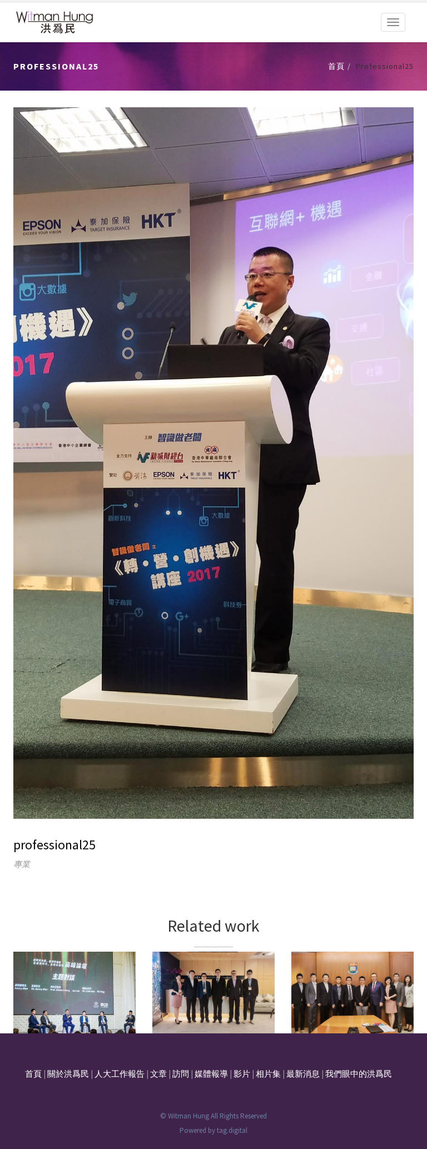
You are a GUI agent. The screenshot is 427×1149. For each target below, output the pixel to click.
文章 (158, 1073)
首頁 (336, 66)
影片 (242, 1073)
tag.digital (232, 1130)
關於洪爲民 (68, 1073)
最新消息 (303, 1073)
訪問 (180, 1073)
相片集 (268, 1073)
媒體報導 (211, 1073)
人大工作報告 (120, 1073)
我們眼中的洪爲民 (358, 1073)
